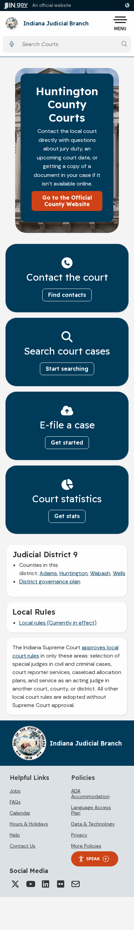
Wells (119, 573)
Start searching (67, 368)
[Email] (75, 883)
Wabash (100, 573)
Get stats (67, 516)
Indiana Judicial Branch (56, 24)
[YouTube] (30, 883)
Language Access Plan (91, 810)
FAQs (15, 802)
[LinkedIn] (45, 883)
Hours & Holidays (29, 824)
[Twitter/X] (15, 883)
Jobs (15, 791)
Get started (67, 442)
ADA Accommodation (90, 793)
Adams (48, 573)
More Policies (86, 846)
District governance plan (49, 581)
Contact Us (22, 846)
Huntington (73, 573)
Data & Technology (93, 824)
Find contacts (67, 294)
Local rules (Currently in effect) (58, 622)
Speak (93, 858)
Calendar (20, 813)
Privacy (79, 835)
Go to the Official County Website (67, 201)
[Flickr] (60, 883)
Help (15, 835)
